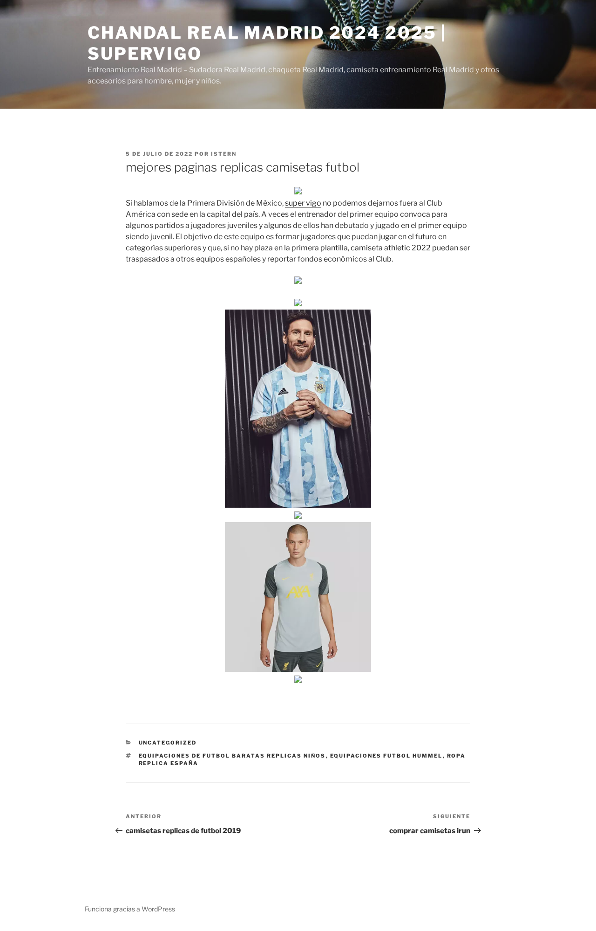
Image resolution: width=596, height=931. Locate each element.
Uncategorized (168, 742)
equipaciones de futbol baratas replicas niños (232, 755)
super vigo (303, 203)
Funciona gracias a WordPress (130, 909)
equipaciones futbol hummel (386, 755)
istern (224, 154)
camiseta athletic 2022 (391, 247)
